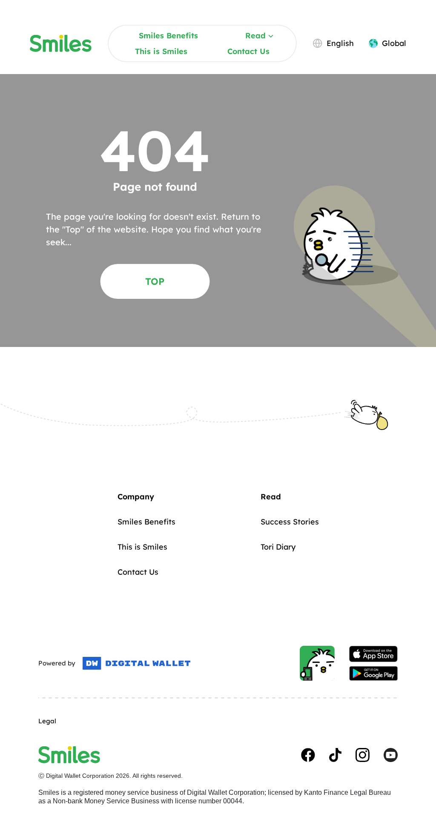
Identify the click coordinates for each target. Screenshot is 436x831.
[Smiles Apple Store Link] (373, 654)
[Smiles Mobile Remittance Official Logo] (61, 43)
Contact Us (248, 51)
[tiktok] (335, 755)
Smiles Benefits (168, 35)
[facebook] (308, 755)
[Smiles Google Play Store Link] (373, 673)
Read (255, 35)
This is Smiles (161, 51)
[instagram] (363, 755)
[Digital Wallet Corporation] (136, 663)
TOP (154, 281)
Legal (47, 721)
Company (136, 496)
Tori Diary (278, 547)
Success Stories (290, 522)
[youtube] (391, 755)
